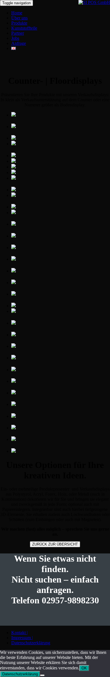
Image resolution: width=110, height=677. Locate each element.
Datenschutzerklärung (30, 642)
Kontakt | (19, 632)
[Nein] (42, 675)
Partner (17, 33)
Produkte (19, 23)
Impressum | (22, 637)
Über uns (19, 18)
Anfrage (18, 43)
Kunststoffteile (24, 28)
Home (16, 12)
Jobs (15, 38)
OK (84, 668)
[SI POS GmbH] (94, 2)
